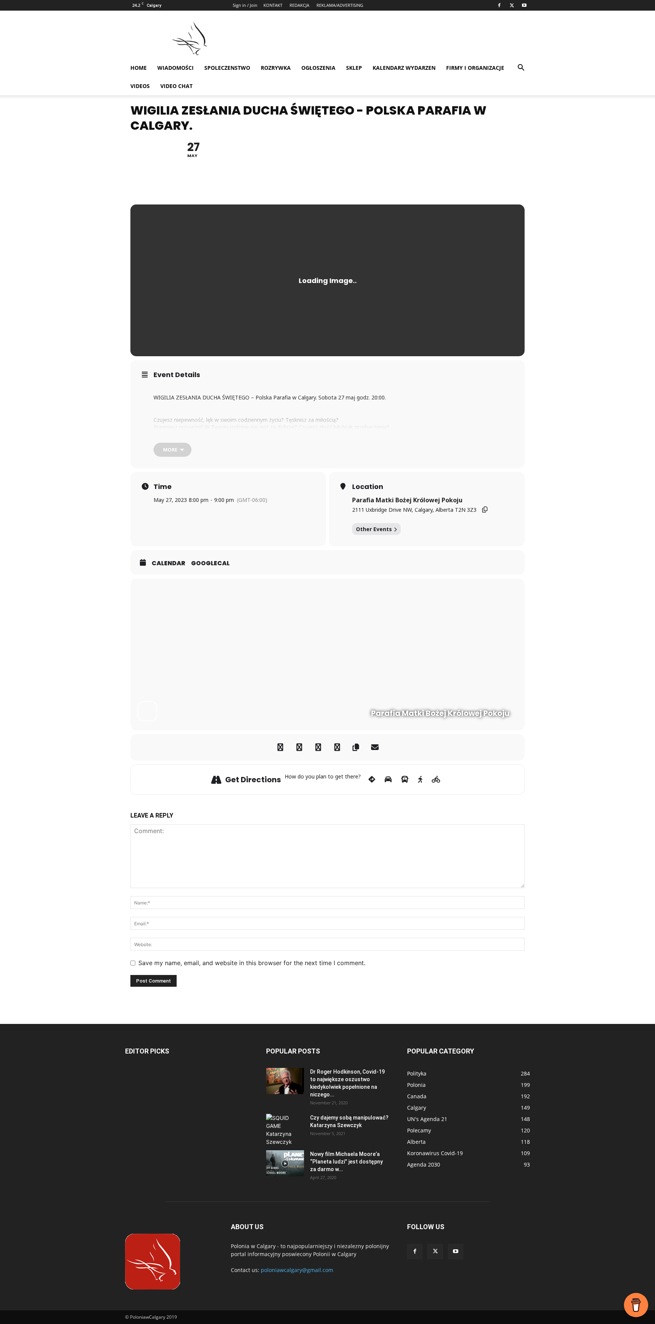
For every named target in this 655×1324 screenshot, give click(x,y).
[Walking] (420, 779)
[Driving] (388, 779)
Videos (140, 86)
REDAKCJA (299, 5)
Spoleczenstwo (227, 67)
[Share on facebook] (280, 747)
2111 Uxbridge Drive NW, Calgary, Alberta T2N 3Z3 (414, 509)
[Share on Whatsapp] (337, 747)
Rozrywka (276, 67)
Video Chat (176, 86)
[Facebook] (499, 5)
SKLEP (354, 67)
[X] (511, 5)
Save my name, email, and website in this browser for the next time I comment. (251, 963)
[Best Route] (372, 779)
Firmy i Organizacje (475, 67)
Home (138, 67)
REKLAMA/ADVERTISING (340, 5)
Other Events (374, 529)
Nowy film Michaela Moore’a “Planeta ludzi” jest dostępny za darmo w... (346, 1161)
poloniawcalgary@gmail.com (297, 1270)
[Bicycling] (436, 779)
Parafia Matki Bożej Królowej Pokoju (407, 500)
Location (367, 486)
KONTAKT (272, 5)
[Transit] (404, 779)
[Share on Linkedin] (318, 747)
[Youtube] (524, 5)
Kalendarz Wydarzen (404, 67)
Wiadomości (175, 67)
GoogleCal (210, 563)
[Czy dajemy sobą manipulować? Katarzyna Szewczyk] (285, 1130)
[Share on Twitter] (299, 747)
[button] (521, 68)
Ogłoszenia (318, 67)
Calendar (168, 563)
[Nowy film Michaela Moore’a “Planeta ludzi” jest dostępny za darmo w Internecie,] (285, 1163)
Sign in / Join (245, 5)
